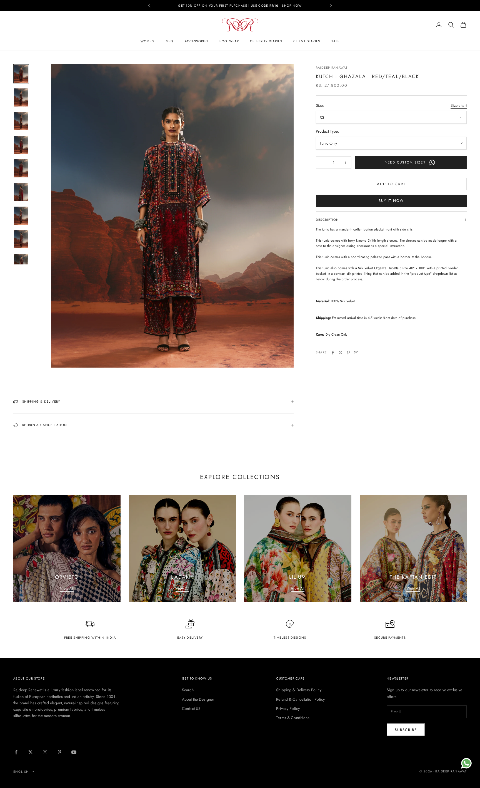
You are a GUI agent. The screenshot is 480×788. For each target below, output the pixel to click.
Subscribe (406, 729)
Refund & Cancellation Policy (300, 699)
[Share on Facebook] (333, 352)
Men (170, 41)
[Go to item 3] (21, 121)
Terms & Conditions (292, 717)
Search (188, 690)
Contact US (191, 708)
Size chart (459, 105)
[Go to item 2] (21, 97)
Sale (335, 41)
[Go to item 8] (21, 239)
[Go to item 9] (21, 262)
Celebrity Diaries (266, 41)
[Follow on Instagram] (45, 752)
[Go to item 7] (21, 215)
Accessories (197, 41)
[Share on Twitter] (340, 352)
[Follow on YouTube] (74, 752)
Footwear (229, 41)
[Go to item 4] (21, 144)
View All (67, 588)
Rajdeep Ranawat (332, 67)
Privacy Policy (288, 708)
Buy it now (391, 201)
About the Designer (198, 699)
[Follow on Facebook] (16, 752)
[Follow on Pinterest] (59, 752)
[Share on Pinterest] (348, 352)
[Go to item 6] (21, 192)
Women (148, 41)
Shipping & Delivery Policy (298, 690)
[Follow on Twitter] (30, 752)
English (21, 771)
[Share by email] (356, 352)
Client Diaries (306, 41)
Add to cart (391, 184)
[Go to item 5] (21, 168)
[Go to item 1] (21, 73)
